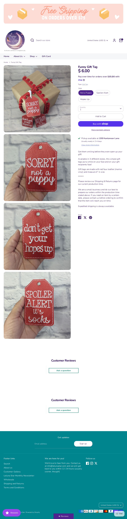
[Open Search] (32, 40)
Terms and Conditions (14, 487)
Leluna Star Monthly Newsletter (19, 475)
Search (7, 463)
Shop (32, 56)
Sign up (83, 443)
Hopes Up (84, 99)
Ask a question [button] (63, 370)
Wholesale (9, 479)
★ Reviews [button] (63, 516)
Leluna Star (21, 512)
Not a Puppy (86, 92)
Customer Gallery (12, 471)
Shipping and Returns (14, 483)
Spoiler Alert (102, 92)
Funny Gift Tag (16, 62)
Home (6, 56)
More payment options (100, 130)
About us (8, 467)
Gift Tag (85, 84)
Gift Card (46, 56)
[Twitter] (95, 463)
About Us (18, 56)
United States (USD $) (96, 40)
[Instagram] (91, 463)
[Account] (114, 40)
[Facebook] (87, 463)
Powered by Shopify (33, 512)
